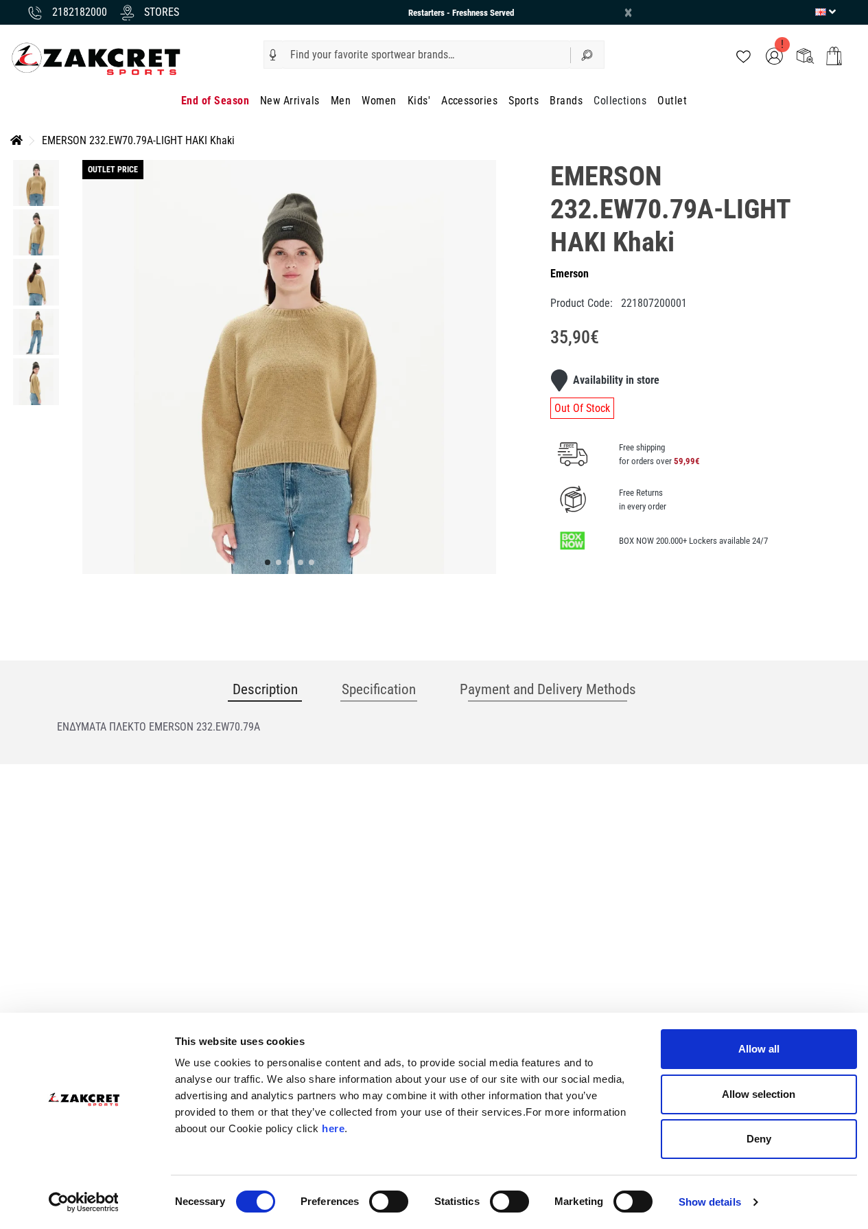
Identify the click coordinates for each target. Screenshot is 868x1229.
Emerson (569, 273)
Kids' (419, 100)
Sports (523, 100)
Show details (710, 1202)
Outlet (672, 100)
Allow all (758, 1049)
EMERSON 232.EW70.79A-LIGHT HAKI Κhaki (138, 140)
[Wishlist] (743, 55)
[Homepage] (16, 140)
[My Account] (774, 55)
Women (379, 100)
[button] (273, 55)
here (333, 1128)
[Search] (587, 55)
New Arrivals (290, 100)
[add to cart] (834, 56)
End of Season (215, 100)
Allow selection (758, 1094)
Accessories (469, 100)
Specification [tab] (379, 689)
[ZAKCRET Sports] (96, 58)
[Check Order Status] (805, 55)
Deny (759, 1139)
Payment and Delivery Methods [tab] (548, 689)
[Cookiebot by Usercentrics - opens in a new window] (83, 1202)
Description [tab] (265, 689)
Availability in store (616, 380)
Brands (566, 100)
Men (341, 100)
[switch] (388, 1202)
